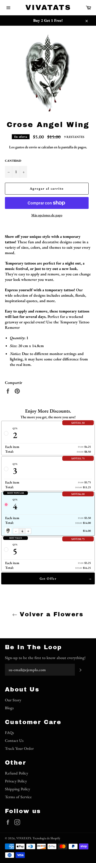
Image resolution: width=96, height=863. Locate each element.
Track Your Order (19, 748)
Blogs (9, 707)
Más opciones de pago (46, 215)
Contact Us (14, 740)
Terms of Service (18, 796)
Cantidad (13, 161)
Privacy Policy (16, 781)
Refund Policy (16, 773)
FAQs (9, 732)
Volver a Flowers (50, 614)
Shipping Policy (17, 789)
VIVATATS (48, 7)
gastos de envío (26, 147)
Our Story (13, 700)
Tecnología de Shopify (46, 838)
